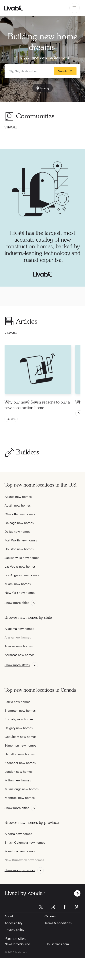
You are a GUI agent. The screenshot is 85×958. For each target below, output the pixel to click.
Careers (50, 916)
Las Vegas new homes (20, 566)
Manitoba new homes (20, 851)
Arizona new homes (19, 646)
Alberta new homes (18, 834)
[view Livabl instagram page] (53, 907)
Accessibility (13, 923)
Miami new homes (18, 584)
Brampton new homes (20, 710)
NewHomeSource (17, 944)
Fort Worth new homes (21, 540)
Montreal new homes (20, 798)
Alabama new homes (19, 629)
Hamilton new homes (20, 754)
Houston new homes (19, 549)
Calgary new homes (19, 728)
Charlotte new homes (20, 514)
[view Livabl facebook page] (65, 907)
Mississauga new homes (22, 789)
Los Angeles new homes (22, 575)
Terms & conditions (58, 923)
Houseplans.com (57, 944)
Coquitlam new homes (20, 737)
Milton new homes (18, 780)
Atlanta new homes (18, 497)
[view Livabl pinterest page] (76, 907)
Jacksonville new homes (22, 558)
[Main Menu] (74, 8)
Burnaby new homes (19, 719)
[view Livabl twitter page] (41, 907)
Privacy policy (14, 930)
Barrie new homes (17, 702)
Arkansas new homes (19, 655)
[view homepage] (13, 8)
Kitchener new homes (20, 763)
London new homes (18, 771)
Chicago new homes (19, 523)
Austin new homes (18, 505)
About (9, 916)
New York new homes (20, 593)
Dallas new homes (17, 531)
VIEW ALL (11, 127)
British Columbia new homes (25, 842)
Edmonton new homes (20, 745)
